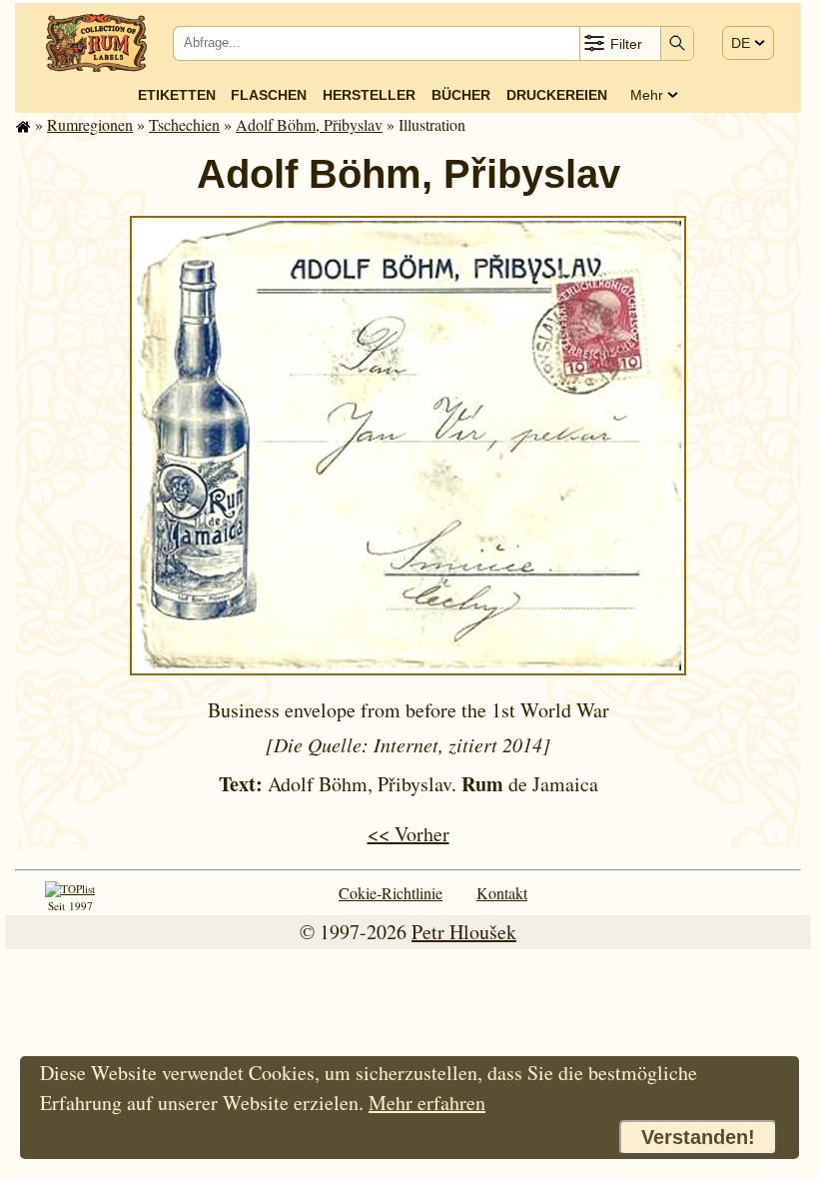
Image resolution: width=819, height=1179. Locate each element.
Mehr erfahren (427, 1102)
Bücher (460, 95)
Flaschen (269, 95)
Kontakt (501, 892)
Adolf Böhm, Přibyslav (309, 124)
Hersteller (369, 95)
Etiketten (177, 95)
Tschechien (184, 124)
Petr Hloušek (463, 931)
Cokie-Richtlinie (390, 892)
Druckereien (556, 95)
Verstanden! (698, 1137)
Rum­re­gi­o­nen (90, 124)
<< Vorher (408, 833)
